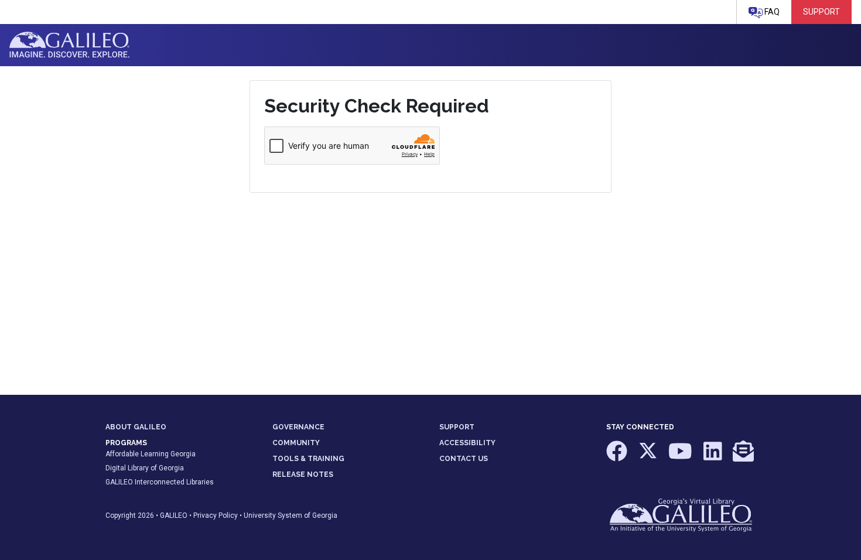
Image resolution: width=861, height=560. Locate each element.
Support (821, 11)
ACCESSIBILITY (467, 443)
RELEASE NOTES (302, 474)
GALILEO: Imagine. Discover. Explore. (69, 45)
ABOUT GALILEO (135, 427)
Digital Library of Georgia (144, 468)
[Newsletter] (743, 457)
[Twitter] (648, 457)
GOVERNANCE (298, 427)
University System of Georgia (290, 515)
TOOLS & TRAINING (308, 459)
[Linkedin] (713, 457)
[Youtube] (681, 457)
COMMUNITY (296, 443)
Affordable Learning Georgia (150, 454)
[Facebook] (617, 457)
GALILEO (173, 515)
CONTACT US (463, 459)
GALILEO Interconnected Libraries (159, 482)
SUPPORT (456, 427)
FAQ (771, 11)
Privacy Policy (215, 515)
